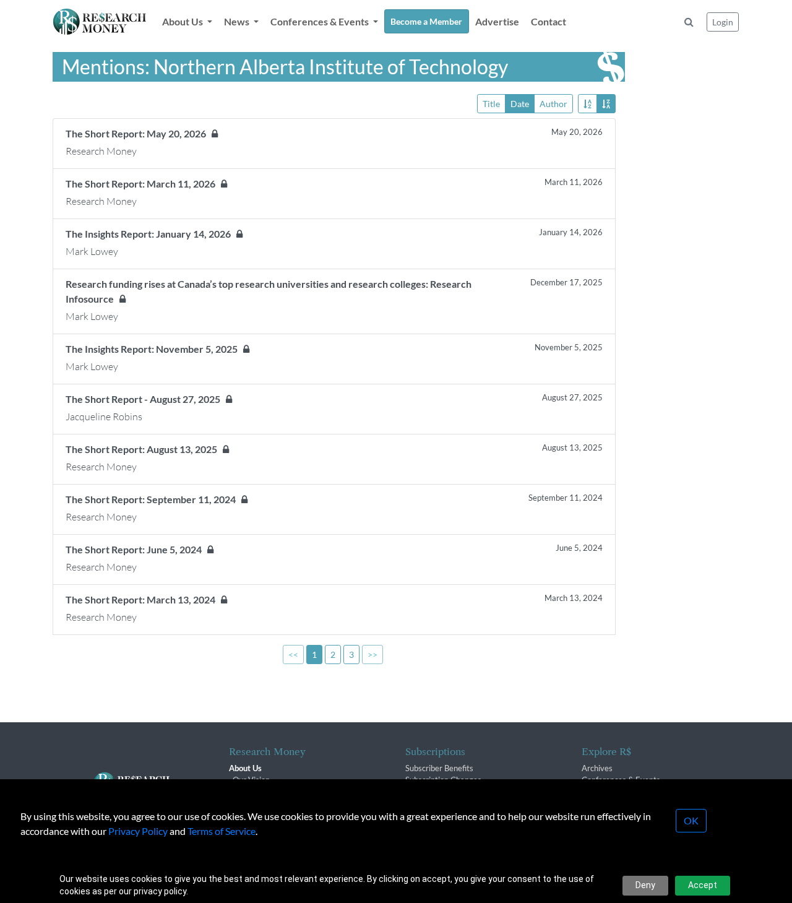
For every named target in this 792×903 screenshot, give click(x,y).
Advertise (497, 21)
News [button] (237, 21)
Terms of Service (221, 831)
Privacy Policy (138, 831)
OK (691, 820)
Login (722, 22)
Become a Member (426, 21)
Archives (597, 768)
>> (372, 654)
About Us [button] (183, 21)
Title (491, 103)
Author (553, 103)
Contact (548, 21)
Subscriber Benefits (439, 768)
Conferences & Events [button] (320, 21)
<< (293, 654)
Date (519, 103)
